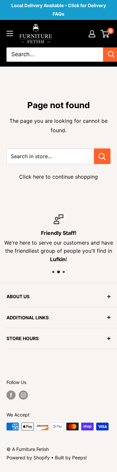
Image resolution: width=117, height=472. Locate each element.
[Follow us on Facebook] (11, 395)
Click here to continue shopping (58, 176)
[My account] (92, 33)
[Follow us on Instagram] (23, 395)
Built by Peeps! (71, 457)
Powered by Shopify (28, 457)
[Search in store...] (102, 156)
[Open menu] (9, 33)
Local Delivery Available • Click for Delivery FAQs (58, 10)
